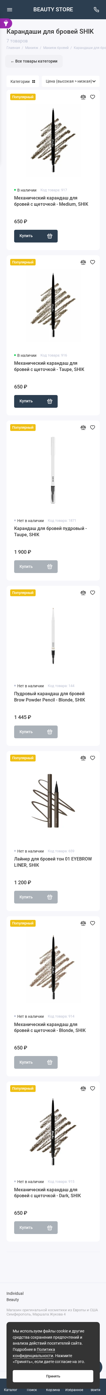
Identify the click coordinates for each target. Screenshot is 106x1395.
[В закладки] (92, 97)
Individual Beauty (15, 1296)
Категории (20, 81)
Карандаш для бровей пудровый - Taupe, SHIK (50, 531)
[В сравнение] (83, 97)
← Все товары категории (33, 61)
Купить (26, 235)
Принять (53, 1376)
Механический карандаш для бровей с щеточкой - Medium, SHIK (51, 201)
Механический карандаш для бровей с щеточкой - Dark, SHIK (47, 1193)
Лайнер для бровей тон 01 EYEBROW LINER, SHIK (53, 862)
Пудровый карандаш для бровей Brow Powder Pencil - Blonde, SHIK (49, 697)
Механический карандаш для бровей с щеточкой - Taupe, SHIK (49, 366)
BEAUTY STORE (53, 9)
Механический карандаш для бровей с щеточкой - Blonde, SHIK (50, 1027)
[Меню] (9, 9)
